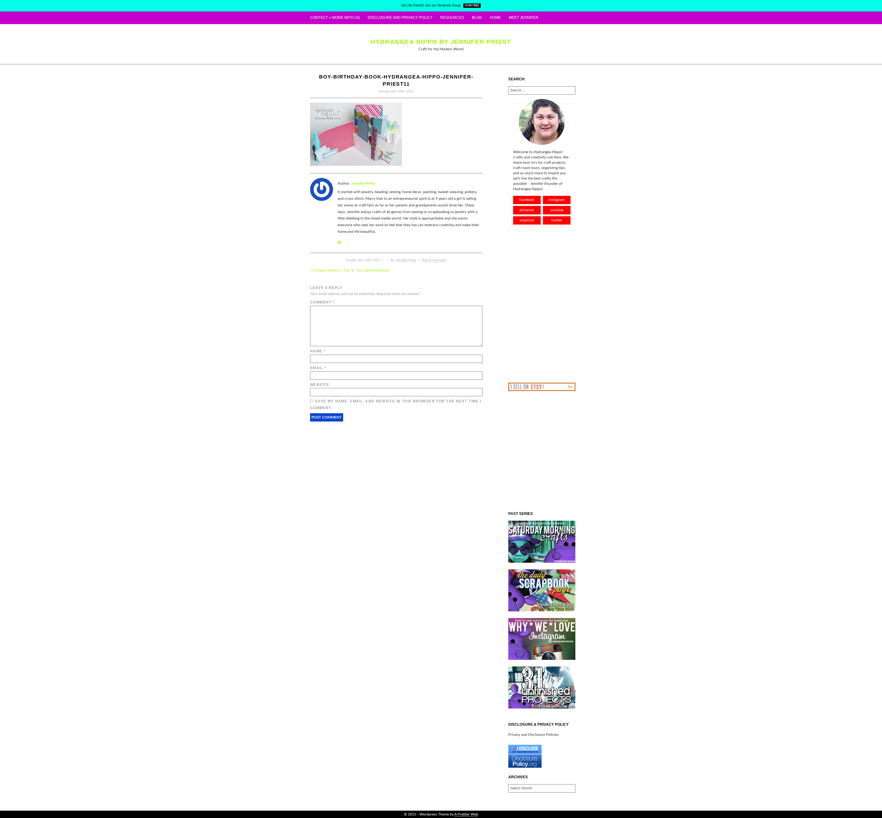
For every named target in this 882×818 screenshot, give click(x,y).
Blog (477, 18)
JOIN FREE (472, 5)
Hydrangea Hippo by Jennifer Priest (441, 41)
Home (495, 18)
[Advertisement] (542, 307)
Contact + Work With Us (335, 18)
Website (319, 385)
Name (317, 351)
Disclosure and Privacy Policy (400, 18)
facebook (526, 200)
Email (318, 368)
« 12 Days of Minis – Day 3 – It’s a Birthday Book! (349, 270)
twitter (556, 220)
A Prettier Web (466, 814)
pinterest (527, 210)
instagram (557, 200)
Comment (322, 302)
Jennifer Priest (363, 183)
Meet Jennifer (523, 18)
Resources (452, 18)
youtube (556, 210)
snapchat (527, 220)
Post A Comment (434, 260)
